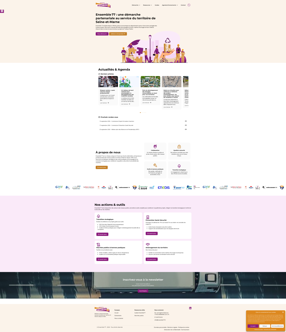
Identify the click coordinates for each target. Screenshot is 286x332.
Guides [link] (157, 5)
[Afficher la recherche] (188, 4)
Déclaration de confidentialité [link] (270, 329)
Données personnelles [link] (160, 327)
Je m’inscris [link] (143, 291)
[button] (283, 312)
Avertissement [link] (185, 330)
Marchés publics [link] (139, 315)
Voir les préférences (277, 326)
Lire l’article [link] (103, 103)
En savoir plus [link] (101, 167)
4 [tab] (144, 112)
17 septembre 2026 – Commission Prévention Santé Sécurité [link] (116, 125)
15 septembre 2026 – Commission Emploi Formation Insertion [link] (117, 121)
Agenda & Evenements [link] (169, 5)
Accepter (253, 326)
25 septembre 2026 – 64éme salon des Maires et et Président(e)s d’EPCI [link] (119, 129)
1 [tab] (140, 112)
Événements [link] (118, 315)
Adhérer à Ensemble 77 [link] (118, 34)
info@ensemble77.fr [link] (160, 320)
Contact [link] (183, 5)
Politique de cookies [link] (258, 329)
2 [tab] (141, 112)
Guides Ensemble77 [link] (140, 313)
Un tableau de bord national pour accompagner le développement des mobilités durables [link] (127, 93)
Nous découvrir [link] (102, 34)
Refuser (265, 326)
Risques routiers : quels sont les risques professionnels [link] (107, 92)
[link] (2, 11)
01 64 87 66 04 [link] (158, 317)
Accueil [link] (116, 313)
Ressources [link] (146, 5)
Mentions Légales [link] (172, 327)
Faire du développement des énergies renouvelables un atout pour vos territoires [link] (150, 92)
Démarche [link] (135, 5)
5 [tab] (145, 112)
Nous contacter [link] (119, 318)
